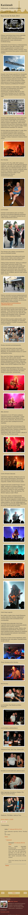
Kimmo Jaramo (14, 901)
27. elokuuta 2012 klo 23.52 (15, 829)
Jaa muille (4, 821)
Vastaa (6, 836)
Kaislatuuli (7, 5)
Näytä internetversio (14, 895)
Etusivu (14, 892)
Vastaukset (9, 840)
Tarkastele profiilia (4, 912)
